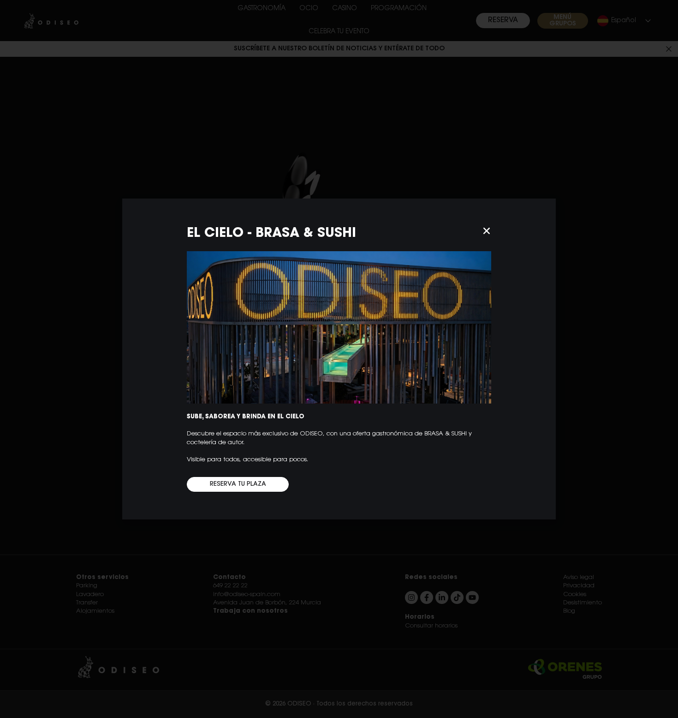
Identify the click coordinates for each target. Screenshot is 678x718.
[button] (486, 230)
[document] (339, 359)
